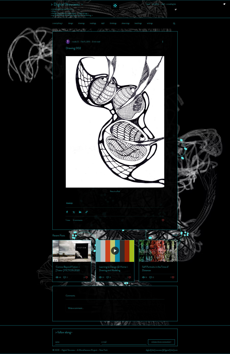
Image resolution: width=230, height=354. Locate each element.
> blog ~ (54, 11)
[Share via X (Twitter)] (73, 212)
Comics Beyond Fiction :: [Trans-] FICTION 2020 (68, 268)
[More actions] (162, 41)
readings (93, 23)
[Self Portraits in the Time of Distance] (158, 251)
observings (125, 23)
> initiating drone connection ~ (62, 9)
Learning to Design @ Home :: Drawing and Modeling (113, 268)
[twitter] (224, 4)
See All (175, 235)
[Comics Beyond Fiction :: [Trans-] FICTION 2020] (72, 251)
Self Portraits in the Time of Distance (155, 268)
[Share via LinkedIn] (80, 212)
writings (150, 23)
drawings (81, 23)
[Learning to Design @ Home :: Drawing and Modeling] (115, 251)
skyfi (102, 23)
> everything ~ (57, 23)
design (70, 23)
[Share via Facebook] (67, 212)
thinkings (113, 23)
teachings (138, 23)
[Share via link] (86, 212)
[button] (174, 23)
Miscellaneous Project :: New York (93, 350)
